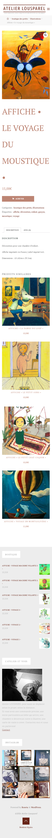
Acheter (19, 198)
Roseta (24, 807)
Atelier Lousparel (24, 8)
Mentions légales (26, 827)
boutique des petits (20, 19)
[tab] (12, 230)
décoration (25, 212)
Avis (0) (27, 230)
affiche (16, 212)
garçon (41, 212)
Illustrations (35, 19)
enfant (34, 212)
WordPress (36, 807)
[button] (10, 758)
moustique (7, 216)
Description (12, 230)
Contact (6, 729)
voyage (16, 216)
